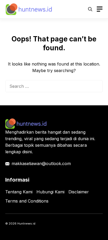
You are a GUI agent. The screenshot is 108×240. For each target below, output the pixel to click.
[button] (90, 9)
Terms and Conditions (26, 201)
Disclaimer (78, 191)
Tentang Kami (19, 191)
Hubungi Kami (50, 191)
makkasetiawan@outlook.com (41, 163)
